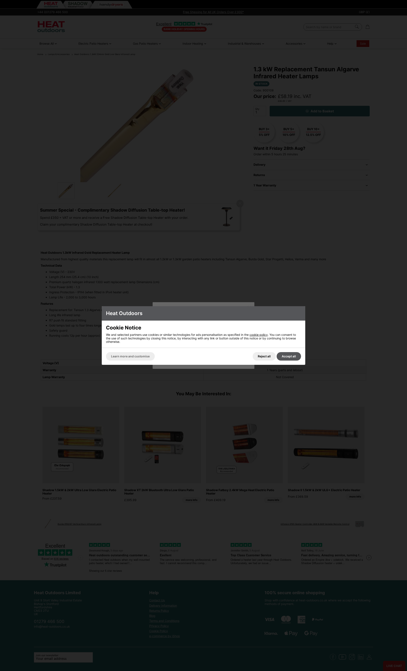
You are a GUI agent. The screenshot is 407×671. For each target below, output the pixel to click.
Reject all (264, 356)
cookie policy (258, 334)
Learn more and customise (130, 356)
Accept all (289, 356)
